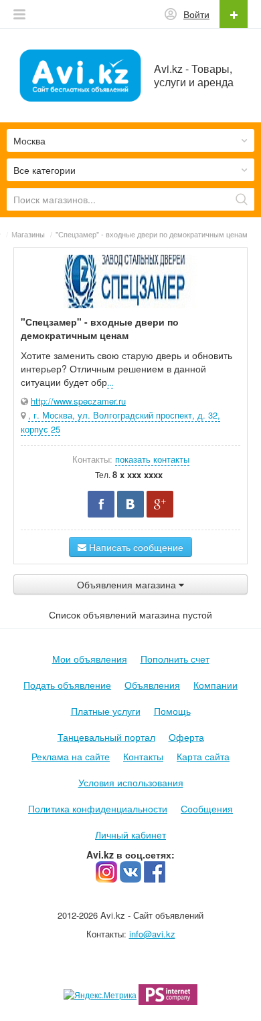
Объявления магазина (128, 584)
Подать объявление (67, 684)
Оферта (186, 737)
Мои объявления (89, 658)
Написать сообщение (134, 547)
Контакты (143, 756)
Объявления (152, 684)
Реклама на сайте (70, 756)
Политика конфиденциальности (97, 808)
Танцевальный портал (106, 737)
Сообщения (207, 808)
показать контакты (152, 459)
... (110, 382)
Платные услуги (106, 710)
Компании (215, 684)
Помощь (172, 710)
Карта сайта (203, 756)
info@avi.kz (152, 933)
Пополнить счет (175, 658)
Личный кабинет (130, 834)
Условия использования (130, 782)
